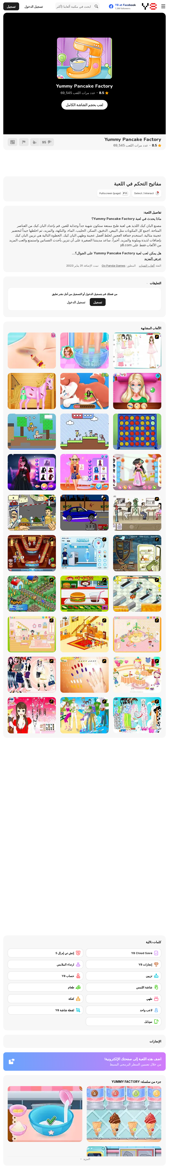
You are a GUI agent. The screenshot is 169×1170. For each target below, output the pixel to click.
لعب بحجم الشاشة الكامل (84, 105)
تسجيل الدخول (33, 6)
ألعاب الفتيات (147, 265)
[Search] (96, 6)
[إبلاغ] (24, 142)
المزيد (86, 1159)
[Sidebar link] (163, 6)
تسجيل (11, 6)
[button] (152, 258)
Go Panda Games (113, 265)
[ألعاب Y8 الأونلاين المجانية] (149, 6)
